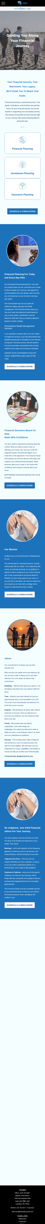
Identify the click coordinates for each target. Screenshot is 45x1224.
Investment (22, 1221)
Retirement (22, 1219)
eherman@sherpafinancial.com (22, 1211)
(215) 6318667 (25, 1193)
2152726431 (25, 1195)
